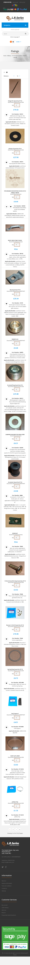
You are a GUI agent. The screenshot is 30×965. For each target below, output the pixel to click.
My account (4, 905)
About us (4, 881)
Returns (4, 912)
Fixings (15, 57)
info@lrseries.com (9, 862)
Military (9, 55)
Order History (5, 907)
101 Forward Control (17, 55)
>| (19, 829)
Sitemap (4, 891)
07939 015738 (7, 2)
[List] (6, 72)
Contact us (4, 888)
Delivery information (7, 883)
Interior (25, 55)
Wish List (4, 910)
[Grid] (4, 72)
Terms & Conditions (7, 886)
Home (4, 55)
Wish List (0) (22, 2)
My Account (15, 2)
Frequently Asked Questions (9, 915)
